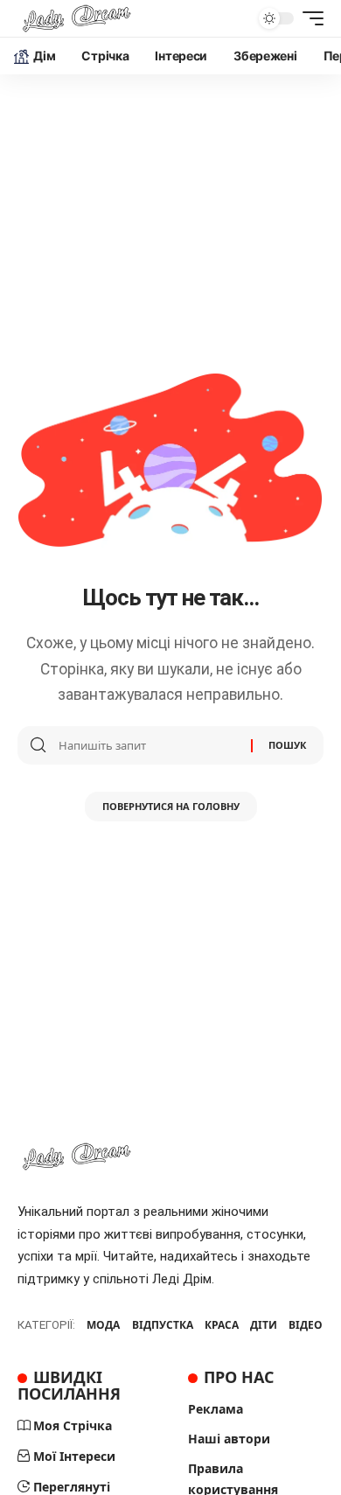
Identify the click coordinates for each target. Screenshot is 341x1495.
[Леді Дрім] (76, 18)
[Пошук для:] (148, 745)
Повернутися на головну (171, 806)
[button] (309, 18)
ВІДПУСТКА (162, 1324)
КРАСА (222, 1324)
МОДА (103, 1324)
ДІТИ (263, 1324)
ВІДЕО (306, 1324)
